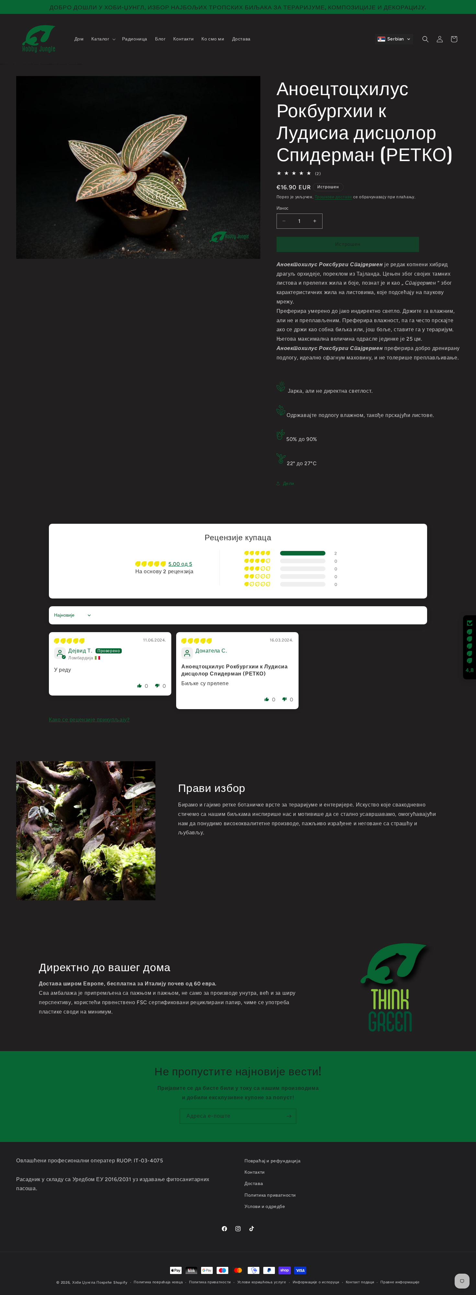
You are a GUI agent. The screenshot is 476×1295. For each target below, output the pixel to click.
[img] (69, 641)
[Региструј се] (289, 1116)
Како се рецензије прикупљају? (89, 720)
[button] (102, 39)
